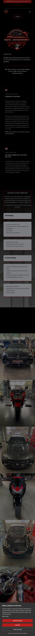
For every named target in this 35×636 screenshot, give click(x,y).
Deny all (17, 625)
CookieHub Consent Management (20, 633)
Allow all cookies (17, 620)
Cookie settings (17, 629)
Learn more (5, 616)
